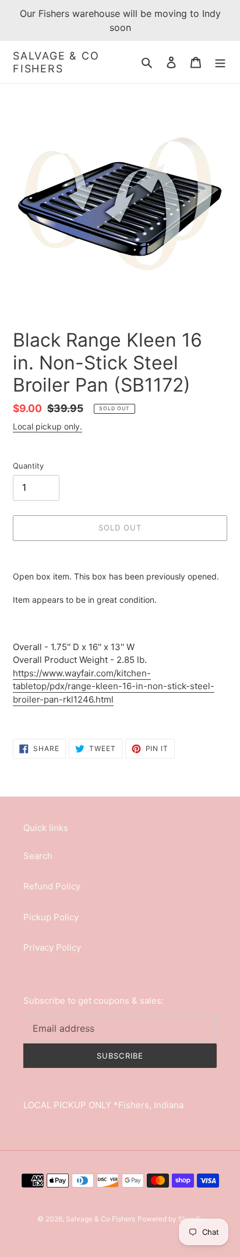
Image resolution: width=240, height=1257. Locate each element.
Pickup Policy (51, 917)
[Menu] (220, 62)
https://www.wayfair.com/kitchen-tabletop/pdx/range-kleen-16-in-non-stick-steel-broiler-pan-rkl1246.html (113, 686)
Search (37, 855)
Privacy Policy (52, 947)
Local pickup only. (47, 426)
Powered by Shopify (170, 1218)
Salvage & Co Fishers (56, 62)
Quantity (28, 465)
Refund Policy (51, 886)
